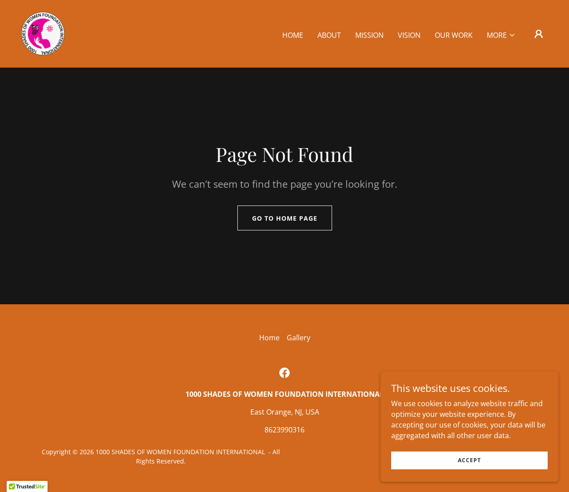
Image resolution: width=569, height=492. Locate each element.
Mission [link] (369, 35)
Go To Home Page (284, 218)
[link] (42, 33)
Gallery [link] (298, 338)
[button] (501, 35)
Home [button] (269, 338)
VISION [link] (409, 35)
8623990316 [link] (284, 430)
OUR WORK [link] (454, 35)
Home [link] (292, 35)
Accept (469, 460)
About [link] (329, 35)
